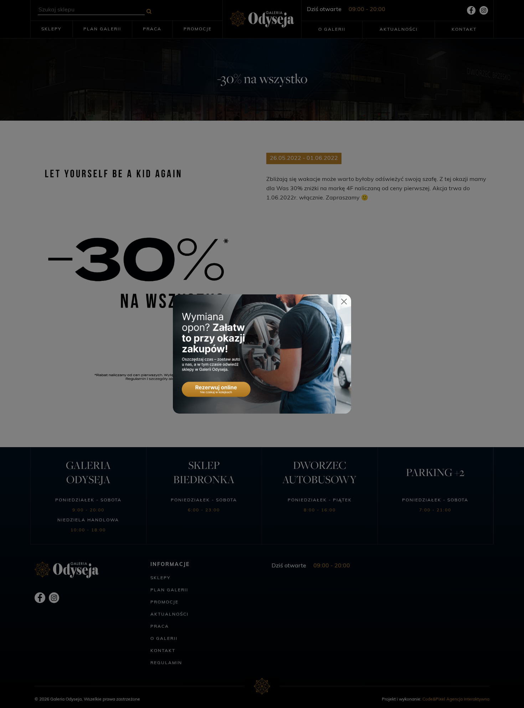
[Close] (344, 301)
